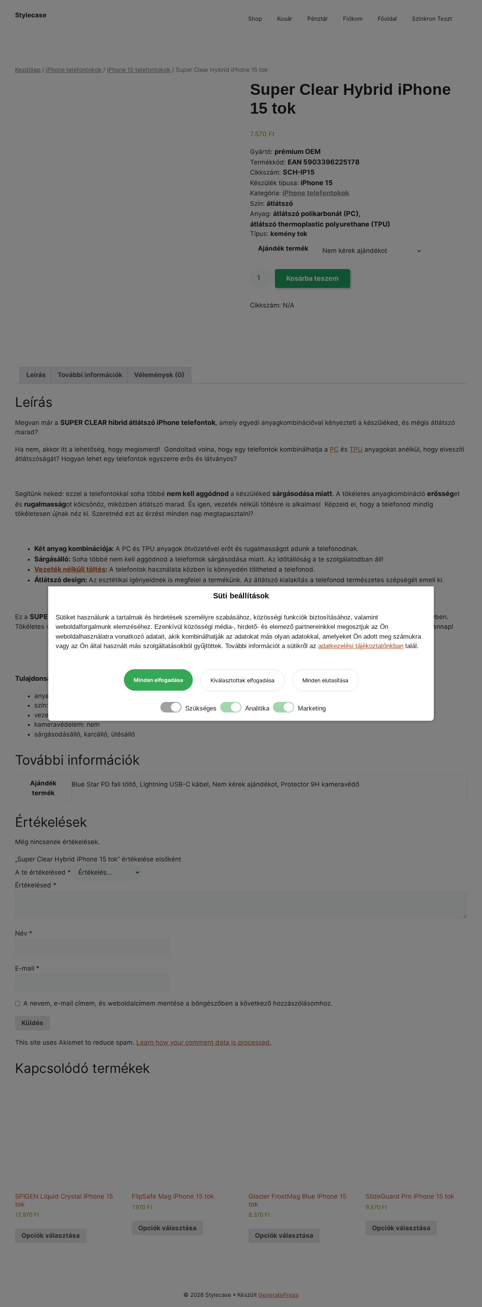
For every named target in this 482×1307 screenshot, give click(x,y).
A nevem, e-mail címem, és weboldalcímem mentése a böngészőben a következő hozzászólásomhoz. (178, 1003)
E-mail (27, 968)
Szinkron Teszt (432, 18)
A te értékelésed (43, 872)
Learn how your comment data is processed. (204, 1042)
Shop (255, 18)
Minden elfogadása (158, 680)
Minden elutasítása (325, 680)
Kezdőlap (28, 69)
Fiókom (353, 18)
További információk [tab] (90, 375)
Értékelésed (35, 885)
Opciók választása (50, 1235)
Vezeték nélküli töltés (69, 569)
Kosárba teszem (312, 278)
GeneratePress (278, 1294)
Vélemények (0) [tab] (159, 375)
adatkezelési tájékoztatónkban (360, 646)
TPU (356, 449)
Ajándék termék (283, 248)
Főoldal (387, 18)
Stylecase (30, 15)
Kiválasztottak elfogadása (242, 680)
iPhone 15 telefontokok (139, 69)
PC (334, 449)
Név (23, 933)
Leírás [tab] (36, 375)
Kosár (284, 18)
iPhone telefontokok (74, 69)
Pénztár (317, 18)
